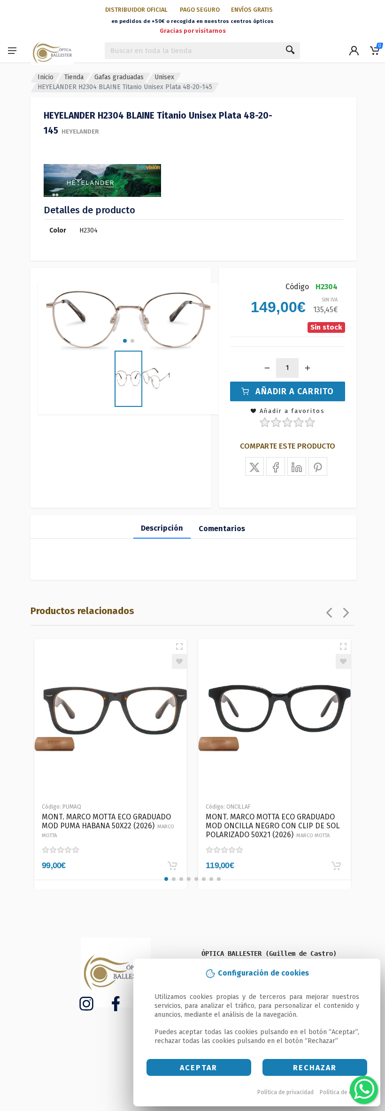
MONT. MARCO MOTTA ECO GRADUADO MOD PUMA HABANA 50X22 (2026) (108, 825)
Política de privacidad (285, 1092)
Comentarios (222, 528)
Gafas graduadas (119, 77)
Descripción (162, 528)
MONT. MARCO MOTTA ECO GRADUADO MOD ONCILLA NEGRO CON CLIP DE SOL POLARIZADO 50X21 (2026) (272, 825)
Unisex (164, 77)
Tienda (74, 77)
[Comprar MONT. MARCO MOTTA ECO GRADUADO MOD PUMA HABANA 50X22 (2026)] (172, 865)
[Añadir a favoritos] (179, 661)
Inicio (46, 77)
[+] (307, 368)
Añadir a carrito (294, 391)
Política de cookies (345, 1092)
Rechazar (315, 1067)
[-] (267, 368)
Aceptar (198, 1067)
